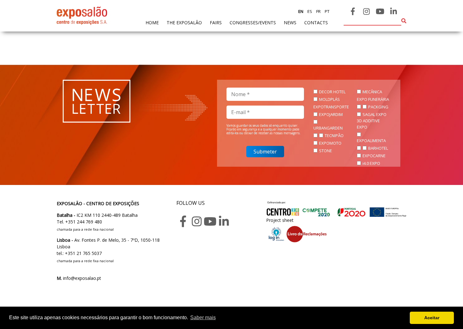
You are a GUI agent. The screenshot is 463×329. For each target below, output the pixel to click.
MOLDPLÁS (329, 99)
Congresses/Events (253, 23)
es (309, 11)
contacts (316, 23)
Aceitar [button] (431, 317)
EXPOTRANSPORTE (331, 107)
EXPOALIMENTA (371, 140)
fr (318, 11)
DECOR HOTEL (332, 92)
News (290, 23)
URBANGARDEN (328, 128)
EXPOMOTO (330, 143)
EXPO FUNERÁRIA (373, 99)
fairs (216, 23)
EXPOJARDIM (331, 114)
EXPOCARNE (374, 156)
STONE (325, 150)
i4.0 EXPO (371, 163)
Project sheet (280, 220)
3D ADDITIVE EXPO (368, 124)
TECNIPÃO (334, 135)
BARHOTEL (378, 148)
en (300, 11)
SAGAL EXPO (374, 114)
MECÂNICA (372, 92)
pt (326, 11)
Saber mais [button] (203, 317)
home (152, 22)
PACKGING (378, 107)
